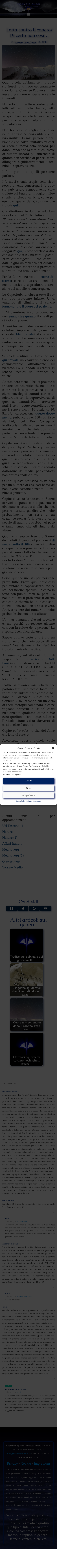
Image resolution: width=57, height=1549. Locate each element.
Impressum (37, 801)
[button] (53, 748)
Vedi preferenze (28, 795)
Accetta (28, 780)
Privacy (29, 801)
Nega (28, 788)
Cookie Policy (20, 801)
